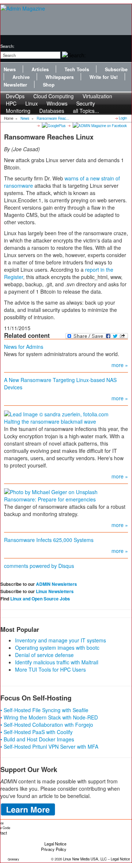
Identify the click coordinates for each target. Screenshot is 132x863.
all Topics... (86, 110)
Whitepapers (59, 77)
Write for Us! (103, 77)
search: (7, 46)
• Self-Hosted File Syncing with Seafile (44, 710)
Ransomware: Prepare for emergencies (50, 499)
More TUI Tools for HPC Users (50, 669)
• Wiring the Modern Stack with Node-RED (49, 717)
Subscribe (116, 69)
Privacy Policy (53, 849)
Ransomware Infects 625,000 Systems (49, 539)
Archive (21, 77)
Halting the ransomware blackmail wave (50, 421)
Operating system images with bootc (57, 647)
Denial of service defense (44, 654)
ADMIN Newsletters (56, 584)
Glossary (13, 859)
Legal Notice (55, 844)
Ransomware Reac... (53, 118)
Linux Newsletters (55, 591)
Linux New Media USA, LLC (85, 859)
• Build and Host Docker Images (37, 739)
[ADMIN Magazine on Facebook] (99, 125)
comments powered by (39, 565)
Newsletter (15, 84)
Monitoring (18, 110)
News (10, 69)
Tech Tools (77, 69)
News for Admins (23, 346)
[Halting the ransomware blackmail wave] (56, 413)
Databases (51, 110)
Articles (40, 69)
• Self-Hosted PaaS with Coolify (36, 732)
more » (119, 365)
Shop (49, 84)
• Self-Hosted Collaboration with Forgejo (46, 724)
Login (123, 118)
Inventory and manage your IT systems (60, 640)
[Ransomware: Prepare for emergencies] (51, 491)
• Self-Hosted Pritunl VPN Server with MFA (49, 746)
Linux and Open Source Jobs (40, 598)
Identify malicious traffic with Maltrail (56, 662)
